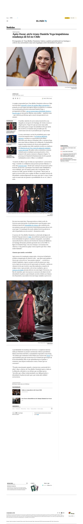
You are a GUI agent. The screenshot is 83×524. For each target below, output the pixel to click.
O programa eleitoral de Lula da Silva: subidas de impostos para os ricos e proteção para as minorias (68, 155)
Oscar (48, 355)
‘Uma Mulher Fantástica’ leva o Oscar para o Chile (10, 156)
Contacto (7, 521)
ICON (22, 400)
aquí (38, 414)
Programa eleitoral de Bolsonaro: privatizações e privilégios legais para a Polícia (68, 160)
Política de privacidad (28, 521)
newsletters (10, 483)
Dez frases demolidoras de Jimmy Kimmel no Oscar (37, 398)
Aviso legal (18, 521)
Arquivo (32, 483)
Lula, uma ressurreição (68, 151)
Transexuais (18, 408)
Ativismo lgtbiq (40, 408)
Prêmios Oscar (23, 408)
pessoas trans (22, 166)
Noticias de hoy (56, 521)
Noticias (10, 27)
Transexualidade (33, 408)
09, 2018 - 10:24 (20, 95)
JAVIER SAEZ (15, 94)
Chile (29, 237)
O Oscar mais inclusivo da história (11, 144)
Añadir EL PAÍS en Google (48, 98)
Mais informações (15, 414)
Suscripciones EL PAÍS (38, 521)
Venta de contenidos (13, 521)
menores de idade (18, 270)
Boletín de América (11, 486)
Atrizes (28, 408)
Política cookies (22, 521)
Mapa (33, 521)
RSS (50, 521)
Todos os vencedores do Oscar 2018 (32, 390)
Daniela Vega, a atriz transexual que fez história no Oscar (11, 132)
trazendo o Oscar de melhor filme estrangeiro (35, 105)
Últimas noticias (64, 145)
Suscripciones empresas (46, 521)
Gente (13, 408)
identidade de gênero (32, 225)
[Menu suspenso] (7, 21)
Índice (53, 521)
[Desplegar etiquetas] (52, 408)
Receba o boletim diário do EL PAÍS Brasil (21, 384)
